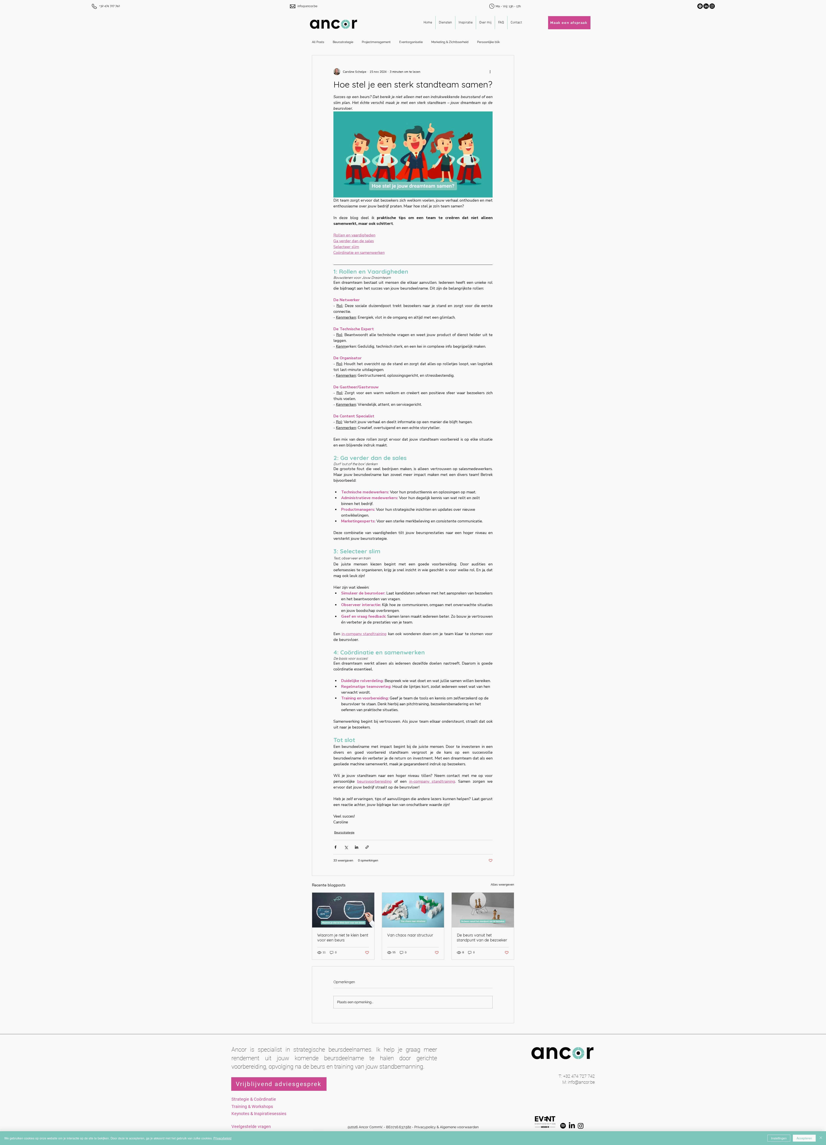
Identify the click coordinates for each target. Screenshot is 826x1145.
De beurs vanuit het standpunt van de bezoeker (482, 938)
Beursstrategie (343, 42)
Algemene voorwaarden (459, 1127)
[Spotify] (700, 6)
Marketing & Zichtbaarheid (449, 42)
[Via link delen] (367, 847)
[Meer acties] (490, 71)
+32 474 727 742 (109, 6)
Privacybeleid (222, 1138)
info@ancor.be (307, 6)
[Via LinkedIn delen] (356, 847)
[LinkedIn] (706, 6)
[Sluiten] (820, 1138)
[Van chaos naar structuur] (413, 910)
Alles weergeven (502, 885)
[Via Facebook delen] (335, 847)
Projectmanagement (376, 42)
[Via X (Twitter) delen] (346, 847)
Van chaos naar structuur (410, 935)
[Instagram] (712, 6)
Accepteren (804, 1138)
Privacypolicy (425, 1127)
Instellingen (779, 1138)
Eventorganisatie (411, 42)
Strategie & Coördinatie (253, 1099)
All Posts (318, 42)
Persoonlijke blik (488, 42)
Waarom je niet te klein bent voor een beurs (342, 938)
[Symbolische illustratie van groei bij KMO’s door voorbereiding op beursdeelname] (343, 910)
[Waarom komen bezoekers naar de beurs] (483, 910)
